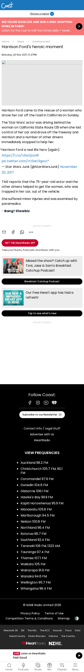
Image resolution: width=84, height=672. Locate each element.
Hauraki (57, 630)
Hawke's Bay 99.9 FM (37, 497)
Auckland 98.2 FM (34, 462)
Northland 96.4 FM (35, 527)
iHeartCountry (17, 636)
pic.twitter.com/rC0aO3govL (25, 161)
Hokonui (53, 636)
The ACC (45, 630)
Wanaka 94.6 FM (34, 576)
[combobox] (31, 232)
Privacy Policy (30, 613)
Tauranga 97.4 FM (35, 552)
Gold (77, 630)
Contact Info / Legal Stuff (42, 428)
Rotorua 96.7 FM (33, 533)
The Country (68, 636)
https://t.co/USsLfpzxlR (20, 155)
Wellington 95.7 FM (36, 582)
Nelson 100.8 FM (33, 521)
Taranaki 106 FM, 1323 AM (40, 546)
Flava (68, 630)
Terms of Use (54, 613)
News (21, 41)
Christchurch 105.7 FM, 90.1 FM (42, 470)
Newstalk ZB (11, 630)
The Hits (32, 630)
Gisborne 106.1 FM (34, 491)
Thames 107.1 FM (34, 558)
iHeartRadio (42, 440)
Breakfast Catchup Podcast (42, 270)
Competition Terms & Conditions (29, 618)
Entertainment (41, 41)
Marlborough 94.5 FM (37, 515)
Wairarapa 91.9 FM (35, 570)
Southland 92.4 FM (35, 539)
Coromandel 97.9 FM (37, 479)
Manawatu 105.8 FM (36, 509)
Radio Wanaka (36, 636)
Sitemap (64, 618)
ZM (22, 630)
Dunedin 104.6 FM (34, 485)
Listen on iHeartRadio (42, 655)
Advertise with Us (42, 434)
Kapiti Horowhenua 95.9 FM (42, 503)
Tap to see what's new (42, 302)
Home (5, 41)
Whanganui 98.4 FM (36, 588)
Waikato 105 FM (33, 564)
